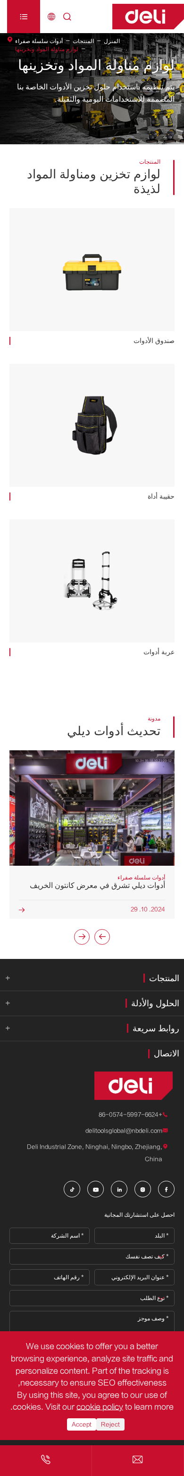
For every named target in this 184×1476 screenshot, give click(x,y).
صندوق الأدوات (154, 341)
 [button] (82, 936)
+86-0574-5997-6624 (130, 1114)
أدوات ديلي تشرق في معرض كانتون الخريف (97, 885)
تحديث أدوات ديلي (113, 731)
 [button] (102, 936)
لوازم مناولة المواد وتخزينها (46, 49)
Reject (110, 1424)
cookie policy (99, 1407)
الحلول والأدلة (155, 1004)
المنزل (112, 41)
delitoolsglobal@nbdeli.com (123, 1130)
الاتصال (166, 1054)
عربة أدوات (159, 652)
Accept (82, 1424)
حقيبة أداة (161, 496)
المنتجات (83, 41)
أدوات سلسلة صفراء (39, 41)
